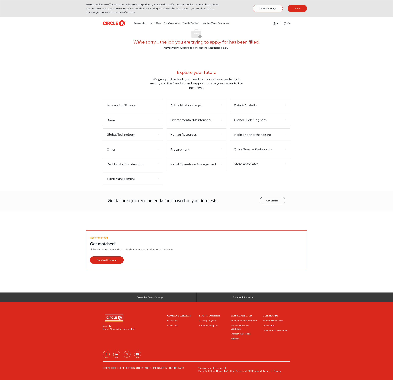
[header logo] (114, 23)
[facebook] (106, 354)
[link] (133, 318)
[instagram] (137, 354)
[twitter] (127, 354)
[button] (276, 23)
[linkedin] (116, 354)
